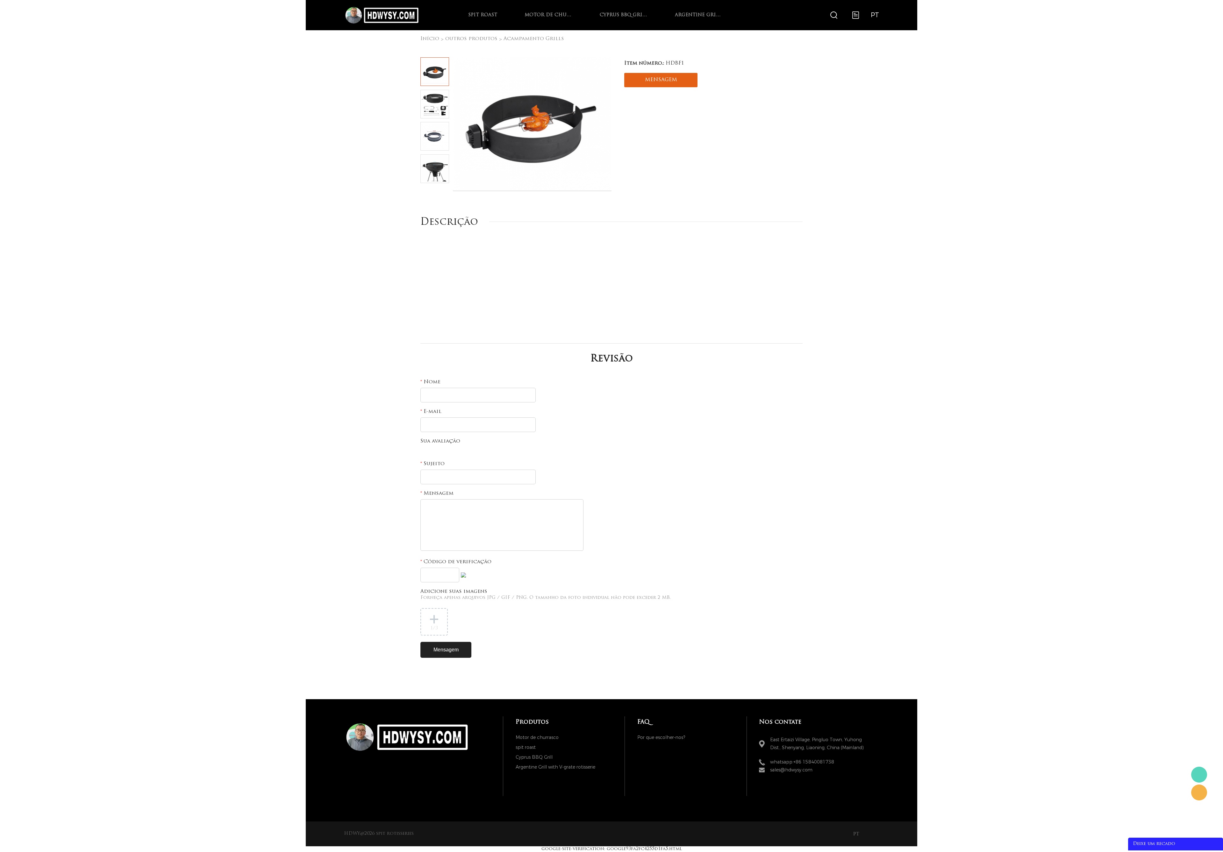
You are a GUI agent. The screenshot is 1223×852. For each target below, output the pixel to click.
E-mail (430, 411)
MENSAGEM (661, 79)
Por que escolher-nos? (661, 738)
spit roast (482, 15)
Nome (430, 382)
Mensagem (437, 493)
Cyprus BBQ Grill (623, 15)
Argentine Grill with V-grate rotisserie (699, 15)
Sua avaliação (440, 441)
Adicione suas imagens (545, 594)
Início (429, 38)
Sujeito (432, 463)
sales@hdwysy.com (791, 770)
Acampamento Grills (534, 38)
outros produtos (471, 38)
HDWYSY (1199, 775)
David (1199, 792)
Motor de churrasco (548, 15)
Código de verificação (455, 561)
